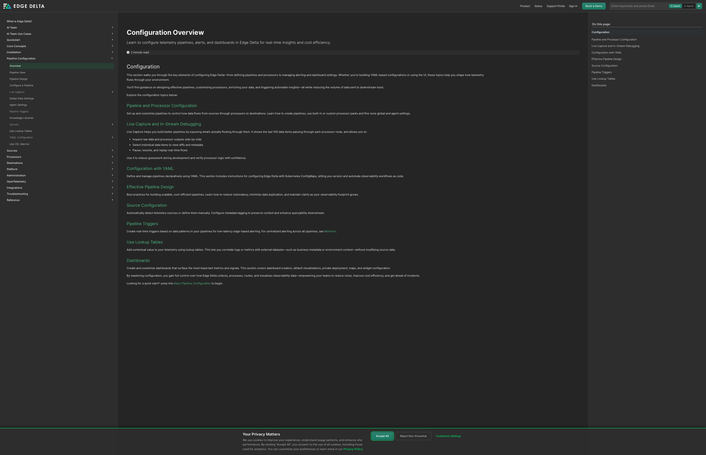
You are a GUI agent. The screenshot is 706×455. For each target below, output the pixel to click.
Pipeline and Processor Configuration (614, 39)
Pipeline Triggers (602, 72)
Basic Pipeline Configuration (192, 283)
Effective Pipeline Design (607, 59)
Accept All (382, 436)
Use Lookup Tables (603, 78)
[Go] (699, 6)
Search (676, 6)
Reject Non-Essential (413, 436)
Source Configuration (605, 65)
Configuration (600, 32)
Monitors (330, 231)
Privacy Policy (353, 449)
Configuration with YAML (607, 52)
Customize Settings (448, 436)
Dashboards (599, 85)
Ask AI (690, 6)
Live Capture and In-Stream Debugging (615, 45)
